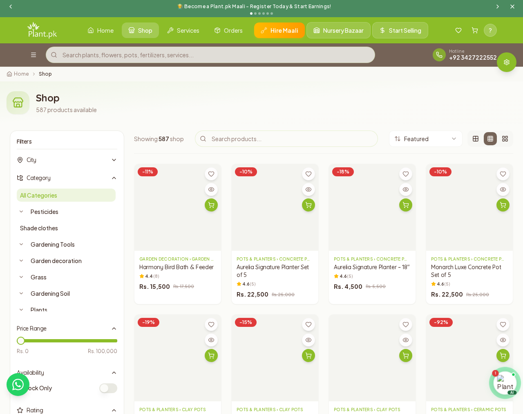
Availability (30, 372)
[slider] (21, 341)
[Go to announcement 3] (259, 13)
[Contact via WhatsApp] (18, 384)
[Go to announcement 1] (251, 13)
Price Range (32, 328)
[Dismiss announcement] (512, 6)
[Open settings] (506, 62)
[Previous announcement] (11, 6)
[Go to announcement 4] (263, 13)
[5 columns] (505, 138)
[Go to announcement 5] (267, 13)
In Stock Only (34, 388)
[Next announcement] (498, 6)
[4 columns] (490, 138)
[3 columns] (475, 138)
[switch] (108, 388)
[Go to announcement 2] (255, 13)
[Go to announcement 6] (271, 13)
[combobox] (426, 138)
